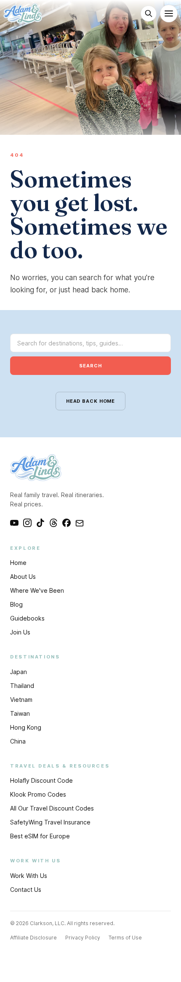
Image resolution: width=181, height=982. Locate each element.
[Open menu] (169, 13)
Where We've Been (37, 590)
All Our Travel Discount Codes (52, 808)
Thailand (22, 685)
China (18, 741)
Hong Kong (25, 727)
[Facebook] (66, 523)
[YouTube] (14, 523)
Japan (18, 671)
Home (18, 562)
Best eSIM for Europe (40, 836)
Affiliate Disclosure (33, 937)
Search (90, 366)
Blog (16, 604)
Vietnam (21, 699)
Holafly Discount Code (41, 780)
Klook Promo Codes (38, 794)
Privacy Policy (82, 937)
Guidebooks (27, 618)
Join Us (20, 632)
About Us (23, 576)
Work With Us (28, 875)
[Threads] (53, 523)
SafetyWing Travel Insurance (50, 822)
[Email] (79, 523)
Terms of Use (125, 937)
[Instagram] (27, 523)
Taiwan (20, 713)
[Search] (149, 13)
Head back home (90, 401)
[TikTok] (40, 523)
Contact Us (25, 889)
